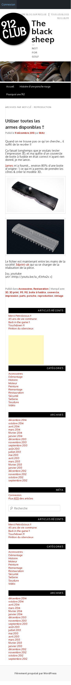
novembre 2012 (17, 474)
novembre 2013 (17, 442)
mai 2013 (13, 455)
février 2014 (15, 432)
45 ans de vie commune (22, 318)
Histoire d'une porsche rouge (35, 86)
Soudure (13, 402)
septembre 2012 (17, 480)
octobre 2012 (15, 477)
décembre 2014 (17, 420)
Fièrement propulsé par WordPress (35, 673)
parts (22, 295)
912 (26, 292)
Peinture (13, 386)
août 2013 (13, 448)
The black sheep (42, 31)
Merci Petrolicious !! (19, 315)
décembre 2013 (17, 439)
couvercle (53, 292)
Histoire (13, 379)
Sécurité (13, 395)
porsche (31, 295)
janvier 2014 (15, 436)
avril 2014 (13, 426)
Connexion (14, 495)
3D (6, 292)
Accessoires (25, 288)
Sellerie (13, 399)
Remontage (15, 389)
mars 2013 (14, 461)
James (9, 165)
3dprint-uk (22, 264)
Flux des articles (20, 498)
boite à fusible (37, 292)
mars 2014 (14, 429)
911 (21, 292)
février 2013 (15, 464)
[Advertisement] (26, 350)
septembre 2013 (17, 445)
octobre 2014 (16, 423)
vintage (58, 295)
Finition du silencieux (20, 328)
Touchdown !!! (16, 325)
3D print (14, 292)
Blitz (42, 132)
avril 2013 (13, 458)
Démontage (15, 376)
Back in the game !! (19, 322)
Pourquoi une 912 (15, 94)
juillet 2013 (14, 451)
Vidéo (11, 405)
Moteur (12, 383)
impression (11, 295)
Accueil (10, 86)
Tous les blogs (60, 14)
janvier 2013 (15, 467)
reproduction (45, 295)
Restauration (41, 288)
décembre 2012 (17, 470)
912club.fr (63, 18)
